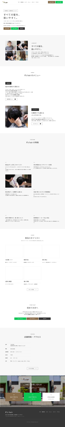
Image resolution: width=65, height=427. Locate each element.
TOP (19, 2)
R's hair (9, 412)
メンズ (26, 2)
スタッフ (33, 2)
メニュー (29, 2)
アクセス (37, 2)
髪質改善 (22, 2)
